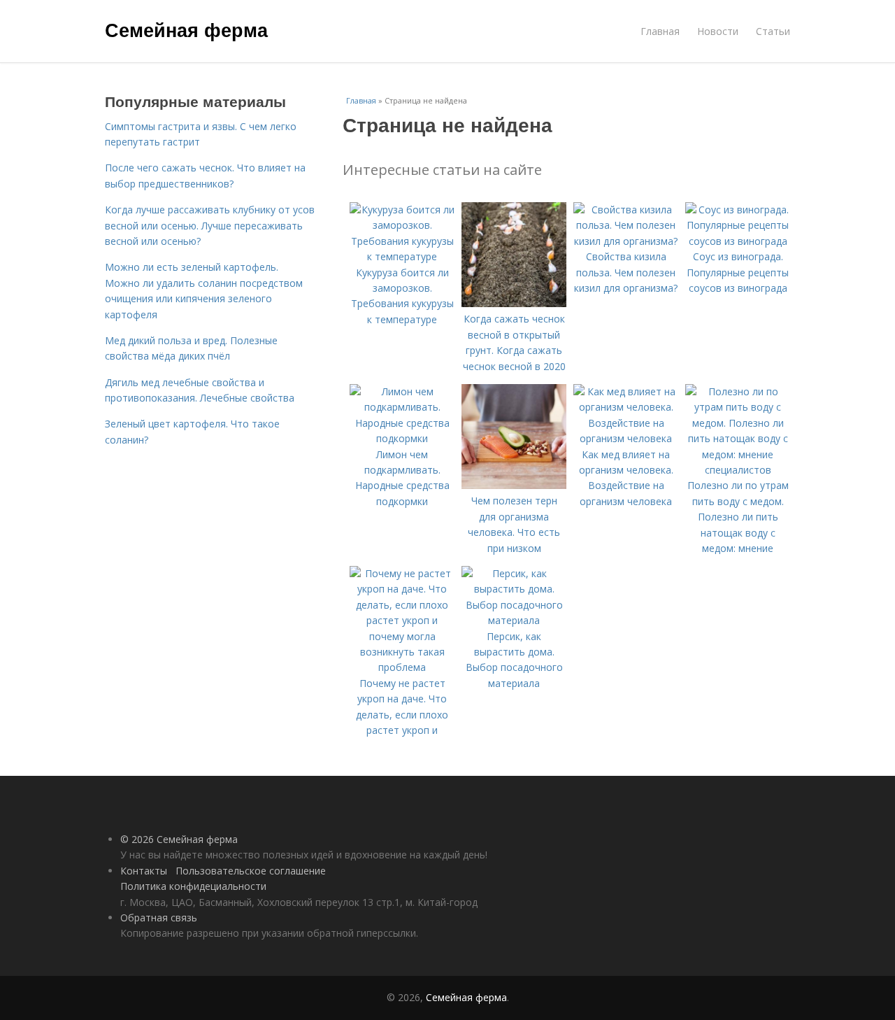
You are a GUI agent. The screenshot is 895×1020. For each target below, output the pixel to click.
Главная (660, 31)
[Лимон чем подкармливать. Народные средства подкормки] (402, 438)
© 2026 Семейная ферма (179, 839)
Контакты (143, 870)
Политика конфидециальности (193, 886)
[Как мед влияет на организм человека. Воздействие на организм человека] (625, 438)
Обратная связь (158, 917)
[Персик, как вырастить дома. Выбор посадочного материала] (513, 620)
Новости (717, 31)
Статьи (773, 31)
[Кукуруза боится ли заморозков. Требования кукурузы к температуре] (402, 256)
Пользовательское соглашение (251, 870)
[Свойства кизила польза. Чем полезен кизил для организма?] (625, 241)
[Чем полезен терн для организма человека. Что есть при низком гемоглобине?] (513, 485)
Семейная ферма (186, 29)
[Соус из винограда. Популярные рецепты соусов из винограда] (737, 241)
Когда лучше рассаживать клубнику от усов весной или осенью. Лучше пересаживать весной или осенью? (210, 225)
